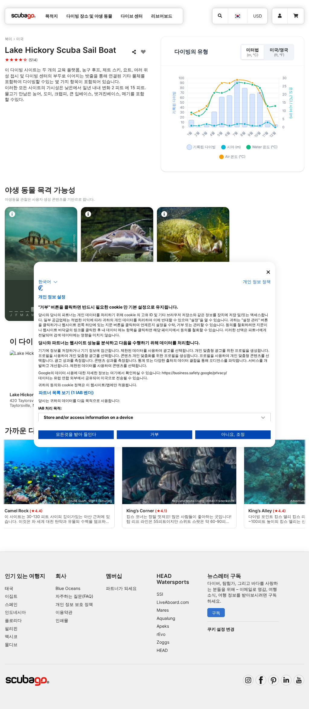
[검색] (220, 16)
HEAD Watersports (173, 579)
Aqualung (166, 618)
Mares (163, 610)
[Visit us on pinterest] (273, 680)
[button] (48, 282)
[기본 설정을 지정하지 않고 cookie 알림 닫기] (268, 272)
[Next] (299, 265)
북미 (8, 39)
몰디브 (11, 644)
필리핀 (11, 628)
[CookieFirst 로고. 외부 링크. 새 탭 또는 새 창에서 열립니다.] (40, 288)
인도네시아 (15, 612)
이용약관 (64, 612)
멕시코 (11, 636)
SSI (160, 594)
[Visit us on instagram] (248, 680)
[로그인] (279, 16)
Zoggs (163, 642)
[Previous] (10, 265)
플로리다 (13, 620)
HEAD (162, 650)
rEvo (161, 634)
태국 (9, 588)
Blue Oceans (68, 588)
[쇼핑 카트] (295, 16)
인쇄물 (62, 620)
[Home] (23, 16)
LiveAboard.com (173, 602)
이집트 (11, 596)
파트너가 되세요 (121, 588)
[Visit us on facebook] (261, 680)
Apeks (163, 626)
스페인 (11, 604)
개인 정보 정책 (257, 281)
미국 (20, 39)
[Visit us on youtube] (299, 680)
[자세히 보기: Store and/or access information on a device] (263, 418)
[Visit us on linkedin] (286, 680)
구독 (216, 612)
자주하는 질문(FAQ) (74, 596)
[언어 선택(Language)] (237, 16)
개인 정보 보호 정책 (74, 604)
